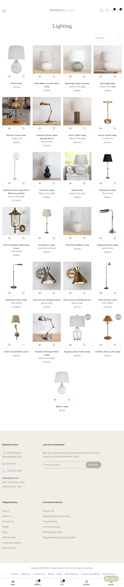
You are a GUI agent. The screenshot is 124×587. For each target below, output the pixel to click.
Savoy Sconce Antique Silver (47, 299)
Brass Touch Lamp (108, 135)
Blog (4, 531)
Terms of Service (51, 526)
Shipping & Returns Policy (56, 516)
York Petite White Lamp (77, 245)
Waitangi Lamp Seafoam (77, 83)
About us (6, 516)
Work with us (9, 547)
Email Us (11, 463)
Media (5, 526)
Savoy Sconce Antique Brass (77, 299)
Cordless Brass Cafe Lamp (108, 351)
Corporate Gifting (11, 542)
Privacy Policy (50, 521)
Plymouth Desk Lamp (107, 245)
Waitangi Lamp (107, 83)
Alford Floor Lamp (108, 299)
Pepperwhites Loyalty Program (59, 537)
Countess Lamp (46, 190)
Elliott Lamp (62, 406)
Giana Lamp (77, 190)
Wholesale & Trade (52, 531)
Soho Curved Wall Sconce (16, 351)
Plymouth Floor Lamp (16, 299)
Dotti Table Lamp (77, 135)
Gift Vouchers (9, 537)
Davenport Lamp (107, 190)
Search (5, 510)
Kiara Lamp (16, 83)
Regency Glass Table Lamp (77, 351)
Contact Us (8, 521)
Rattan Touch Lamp (16, 135)
